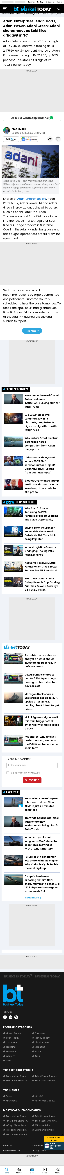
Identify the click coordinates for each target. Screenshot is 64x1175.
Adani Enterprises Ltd (31, 199)
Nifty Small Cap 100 (45, 1100)
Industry (10, 1056)
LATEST (12, 792)
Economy (40, 1033)
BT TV (38, 1051)
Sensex (10, 1096)
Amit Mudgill (19, 128)
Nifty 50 (39, 1096)
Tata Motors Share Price (17, 1076)
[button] (57, 1171)
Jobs (8, 1060)
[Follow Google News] (29, 139)
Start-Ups (11, 1051)
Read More (30, 331)
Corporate (11, 1042)
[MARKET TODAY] (17, 647)
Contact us (37, 1145)
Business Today (35, 2)
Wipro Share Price (44, 1129)
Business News (8, 14)
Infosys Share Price (16, 1125)
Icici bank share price (17, 1129)
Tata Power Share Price (17, 1134)
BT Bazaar (50, 2)
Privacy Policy (39, 1150)
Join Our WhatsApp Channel (30, 118)
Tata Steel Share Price (46, 1080)
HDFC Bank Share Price (17, 1080)
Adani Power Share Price (46, 1076)
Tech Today (12, 1037)
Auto (37, 1056)
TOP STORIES (17, 389)
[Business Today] (32, 8)
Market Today (13, 1033)
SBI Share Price (42, 1125)
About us (7, 1145)
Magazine (40, 1046)
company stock (32, 14)
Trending (11, 1046)
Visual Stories (42, 1042)
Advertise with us (11, 1150)
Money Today (42, 1037)
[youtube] (10, 1017)
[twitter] (16, 1017)
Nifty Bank (11, 1100)
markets (19, 14)
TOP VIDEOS (25, 502)
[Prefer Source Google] (11, 139)
